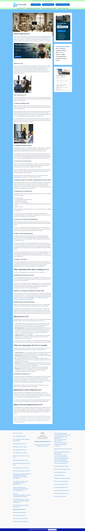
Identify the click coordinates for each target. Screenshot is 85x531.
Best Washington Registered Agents (61, 466)
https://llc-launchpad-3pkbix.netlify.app (21, 470)
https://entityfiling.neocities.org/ (61, 456)
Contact (39, 444)
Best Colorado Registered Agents (61, 484)
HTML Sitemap (39, 445)
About (35, 444)
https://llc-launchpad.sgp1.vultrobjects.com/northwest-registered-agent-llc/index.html (22, 495)
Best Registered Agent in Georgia (20, 446)
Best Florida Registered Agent (19, 436)
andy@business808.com (45, 441)
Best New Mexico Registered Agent (20, 518)
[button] (36, 4)
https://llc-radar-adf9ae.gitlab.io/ (61, 442)
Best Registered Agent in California (20, 452)
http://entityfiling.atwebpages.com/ (61, 458)
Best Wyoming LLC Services (19, 509)
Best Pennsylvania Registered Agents (61, 490)
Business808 (22, 4)
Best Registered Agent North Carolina (21, 467)
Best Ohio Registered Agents (60, 496)
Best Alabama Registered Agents (61, 487)
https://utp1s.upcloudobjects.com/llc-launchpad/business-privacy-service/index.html (21, 483)
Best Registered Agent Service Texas (20, 460)
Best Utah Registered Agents (60, 472)
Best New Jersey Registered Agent (20, 521)
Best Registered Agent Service (19, 443)
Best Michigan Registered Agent (19, 512)
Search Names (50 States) (52, 529)
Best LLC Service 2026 (17, 433)
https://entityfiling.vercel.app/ (60, 455)
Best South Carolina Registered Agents (62, 478)
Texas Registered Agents (59, 475)
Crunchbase (45, 445)
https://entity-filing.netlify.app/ (60, 463)
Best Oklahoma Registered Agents (61, 493)
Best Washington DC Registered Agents (62, 469)
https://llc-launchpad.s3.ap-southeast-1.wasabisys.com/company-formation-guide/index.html (21, 501)
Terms (49, 444)
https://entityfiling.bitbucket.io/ (60, 460)
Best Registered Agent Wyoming (20, 449)
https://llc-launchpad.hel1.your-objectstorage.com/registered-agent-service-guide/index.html (21, 489)
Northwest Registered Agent (63, 46)
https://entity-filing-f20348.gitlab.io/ (61, 461)
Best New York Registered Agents (61, 481)
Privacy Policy (44, 444)
